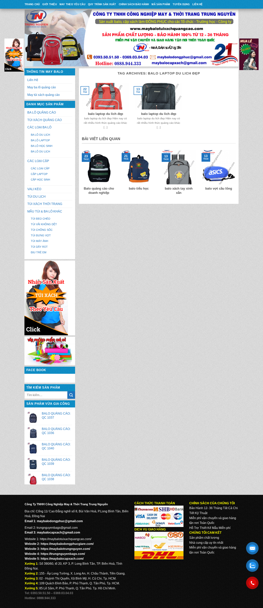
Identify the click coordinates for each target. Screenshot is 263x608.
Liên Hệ (197, 4)
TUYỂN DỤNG (181, 4)
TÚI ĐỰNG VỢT (41, 235)
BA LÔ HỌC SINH (41, 145)
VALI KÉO (34, 189)
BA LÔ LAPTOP (40, 140)
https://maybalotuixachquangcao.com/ (65, 539)
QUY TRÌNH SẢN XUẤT (102, 4)
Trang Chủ (32, 4)
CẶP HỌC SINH (40, 179)
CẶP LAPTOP (39, 174)
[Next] (236, 175)
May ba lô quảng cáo (41, 87)
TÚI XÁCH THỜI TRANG (44, 204)
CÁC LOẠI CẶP (38, 161)
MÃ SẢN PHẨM (161, 4)
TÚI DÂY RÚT (39, 246)
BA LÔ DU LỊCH (40, 134)
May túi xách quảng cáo (43, 94)
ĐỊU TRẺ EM (38, 252)
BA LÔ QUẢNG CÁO (41, 112)
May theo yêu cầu (72, 4)
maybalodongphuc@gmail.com (60, 521)
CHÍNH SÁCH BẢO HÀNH (134, 4)
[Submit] (71, 395)
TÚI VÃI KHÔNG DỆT (44, 224)
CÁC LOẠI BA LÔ (39, 127)
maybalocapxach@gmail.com (58, 532)
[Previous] (81, 175)
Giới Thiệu (49, 4)
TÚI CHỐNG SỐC (42, 229)
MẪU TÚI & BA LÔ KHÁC (44, 211)
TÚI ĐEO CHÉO (40, 218)
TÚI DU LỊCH (36, 196)
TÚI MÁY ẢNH (39, 241)
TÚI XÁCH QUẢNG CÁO (44, 120)
